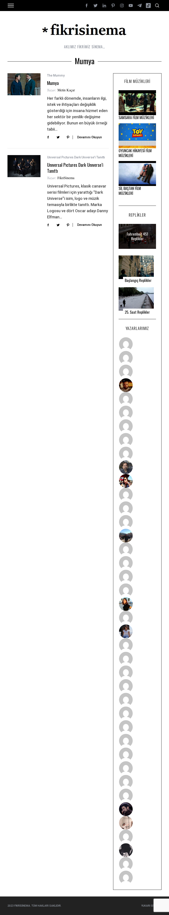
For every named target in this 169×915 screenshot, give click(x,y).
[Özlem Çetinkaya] (137, 412)
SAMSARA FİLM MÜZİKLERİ (136, 117)
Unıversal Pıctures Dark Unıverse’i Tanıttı (75, 167)
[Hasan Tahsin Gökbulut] (137, 795)
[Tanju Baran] (137, 371)
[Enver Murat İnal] (137, 686)
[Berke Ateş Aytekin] (137, 617)
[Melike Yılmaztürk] (137, 727)
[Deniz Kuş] (137, 385)
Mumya (53, 83)
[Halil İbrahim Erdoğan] (137, 358)
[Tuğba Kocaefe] (137, 440)
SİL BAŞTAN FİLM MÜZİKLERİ (130, 191)
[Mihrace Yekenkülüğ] (137, 864)
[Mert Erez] (137, 850)
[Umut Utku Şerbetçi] (137, 590)
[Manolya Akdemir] (137, 836)
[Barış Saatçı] (137, 782)
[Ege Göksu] (137, 659)
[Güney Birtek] (137, 809)
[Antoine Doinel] (137, 494)
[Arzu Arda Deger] (137, 426)
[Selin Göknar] (137, 631)
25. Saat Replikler (137, 312)
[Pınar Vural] (137, 741)
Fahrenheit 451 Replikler (137, 236)
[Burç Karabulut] (137, 453)
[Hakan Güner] (137, 645)
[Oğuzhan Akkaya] (137, 700)
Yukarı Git (148, 905)
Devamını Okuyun (89, 137)
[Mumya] (23, 84)
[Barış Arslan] (137, 467)
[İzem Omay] (137, 672)
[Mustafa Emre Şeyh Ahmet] (137, 576)
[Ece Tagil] (137, 768)
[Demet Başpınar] (137, 522)
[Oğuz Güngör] (137, 877)
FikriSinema (65, 177)
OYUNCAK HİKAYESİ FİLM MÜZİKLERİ (135, 153)
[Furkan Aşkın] (137, 563)
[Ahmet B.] (137, 344)
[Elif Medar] (137, 823)
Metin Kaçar (66, 90)
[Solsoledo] (137, 713)
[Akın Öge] (137, 508)
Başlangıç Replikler (138, 280)
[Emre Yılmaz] (137, 549)
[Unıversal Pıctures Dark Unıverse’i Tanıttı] (23, 166)
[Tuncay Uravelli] (137, 535)
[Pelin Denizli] (137, 754)
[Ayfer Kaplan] (137, 481)
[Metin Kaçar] (137, 399)
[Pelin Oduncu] (137, 604)
